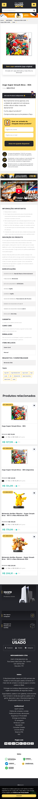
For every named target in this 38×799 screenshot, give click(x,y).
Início (2, 20)
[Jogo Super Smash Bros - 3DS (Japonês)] (19, 467)
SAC (19, 734)
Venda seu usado (19, 723)
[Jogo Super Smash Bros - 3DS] (19, 423)
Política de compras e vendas (19, 711)
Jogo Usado (25, 372)
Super (14, 379)
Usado (5, 376)
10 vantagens (19, 720)
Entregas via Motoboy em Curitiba (7, 625)
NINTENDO (9, 20)
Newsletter (19, 725)
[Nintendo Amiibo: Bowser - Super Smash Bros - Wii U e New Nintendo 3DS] (19, 555)
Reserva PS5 (19, 732)
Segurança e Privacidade (19, 716)
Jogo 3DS (6, 372)
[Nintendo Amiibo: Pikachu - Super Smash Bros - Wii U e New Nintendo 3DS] (19, 511)
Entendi (19, 796)
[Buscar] (34, 10)
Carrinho (34, 5)
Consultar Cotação (19, 727)
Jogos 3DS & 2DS (5, 22)
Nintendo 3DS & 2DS (20, 20)
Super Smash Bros (27, 376)
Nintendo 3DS (17, 376)
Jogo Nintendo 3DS (15, 372)
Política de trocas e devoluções (19, 713)
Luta (13, 22)
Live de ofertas (19, 730)
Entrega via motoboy (19, 718)
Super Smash (7, 379)
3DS (11, 376)
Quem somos (19, 709)
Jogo (31, 372)
